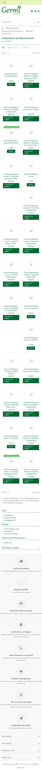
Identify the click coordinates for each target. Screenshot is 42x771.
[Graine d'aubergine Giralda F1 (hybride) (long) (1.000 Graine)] (31, 264)
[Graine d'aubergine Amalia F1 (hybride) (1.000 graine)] (11, 98)
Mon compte (6, 743)
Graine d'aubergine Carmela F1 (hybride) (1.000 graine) (31, 207)
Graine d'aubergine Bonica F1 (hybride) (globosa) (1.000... (11, 176)
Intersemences (11, 529)
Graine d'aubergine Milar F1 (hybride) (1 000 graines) (31, 404)
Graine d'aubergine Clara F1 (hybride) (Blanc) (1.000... (11, 241)
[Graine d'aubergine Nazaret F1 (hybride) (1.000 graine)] (31, 427)
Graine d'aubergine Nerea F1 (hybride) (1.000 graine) (31, 471)
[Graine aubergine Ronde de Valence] (11, 65)
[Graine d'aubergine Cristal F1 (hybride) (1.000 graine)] (31, 230)
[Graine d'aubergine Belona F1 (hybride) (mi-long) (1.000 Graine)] (31, 132)
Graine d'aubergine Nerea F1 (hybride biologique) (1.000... (11, 471)
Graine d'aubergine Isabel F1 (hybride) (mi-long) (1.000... (11, 308)
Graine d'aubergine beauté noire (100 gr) (31, 108)
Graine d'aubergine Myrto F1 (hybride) (11, 437)
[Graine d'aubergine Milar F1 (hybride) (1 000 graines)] (31, 394)
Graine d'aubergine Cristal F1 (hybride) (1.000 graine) (31, 241)
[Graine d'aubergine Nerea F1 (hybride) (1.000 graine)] (31, 461)
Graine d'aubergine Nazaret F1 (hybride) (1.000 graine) (31, 438)
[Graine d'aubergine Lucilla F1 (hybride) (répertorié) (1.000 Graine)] (11, 394)
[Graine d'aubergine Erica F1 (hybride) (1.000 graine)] (11, 264)
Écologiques (10, 520)
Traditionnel (10, 518)
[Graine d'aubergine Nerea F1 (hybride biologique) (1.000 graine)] (11, 461)
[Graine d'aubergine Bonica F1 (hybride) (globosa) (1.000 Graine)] (11, 165)
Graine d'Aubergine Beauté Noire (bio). (11, 141)
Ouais (8, 542)
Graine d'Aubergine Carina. (31, 175)
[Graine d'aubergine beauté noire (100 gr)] (31, 98)
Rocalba (8, 531)
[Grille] (3, 47)
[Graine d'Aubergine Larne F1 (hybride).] (31, 329)
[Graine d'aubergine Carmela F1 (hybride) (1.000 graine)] (31, 197)
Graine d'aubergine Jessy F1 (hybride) (31, 307)
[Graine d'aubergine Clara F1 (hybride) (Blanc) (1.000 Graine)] (11, 230)
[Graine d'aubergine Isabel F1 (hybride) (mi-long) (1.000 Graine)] (11, 297)
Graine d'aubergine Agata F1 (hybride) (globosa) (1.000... (31, 76)
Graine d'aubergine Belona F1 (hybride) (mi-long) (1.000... (31, 142)
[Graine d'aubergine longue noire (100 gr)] (31, 360)
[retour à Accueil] (2, 28)
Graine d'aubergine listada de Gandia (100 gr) (11, 371)
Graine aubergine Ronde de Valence (11, 75)
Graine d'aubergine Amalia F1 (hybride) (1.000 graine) (11, 109)
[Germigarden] (14, 11)
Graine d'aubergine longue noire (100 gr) (31, 370)
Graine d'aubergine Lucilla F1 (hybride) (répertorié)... (11, 404)
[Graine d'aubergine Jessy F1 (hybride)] (31, 297)
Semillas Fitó (10, 534)
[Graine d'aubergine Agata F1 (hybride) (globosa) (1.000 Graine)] (31, 65)
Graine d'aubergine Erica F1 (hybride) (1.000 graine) (11, 274)
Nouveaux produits (10, 547)
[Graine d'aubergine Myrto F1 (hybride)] (11, 427)
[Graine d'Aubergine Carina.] (31, 165)
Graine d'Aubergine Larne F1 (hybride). (31, 338)
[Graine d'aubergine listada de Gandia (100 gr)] (11, 360)
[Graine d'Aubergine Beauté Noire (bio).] (11, 132)
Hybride (8, 515)
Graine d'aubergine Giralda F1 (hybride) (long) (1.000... (31, 274)
